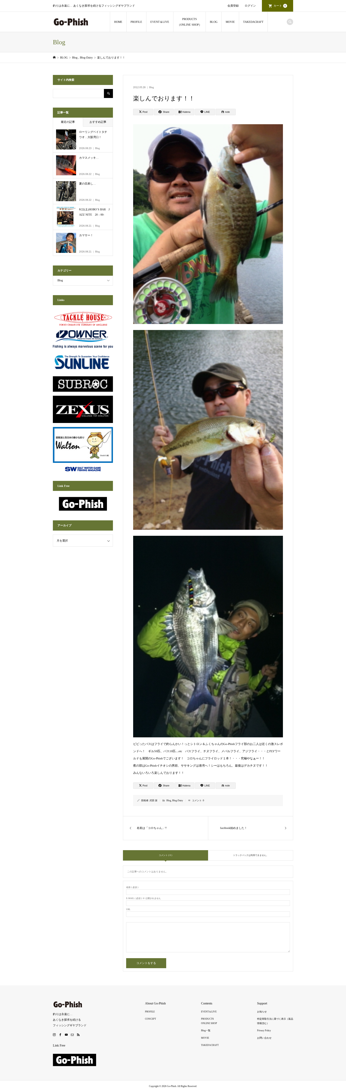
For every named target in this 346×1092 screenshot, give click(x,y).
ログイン (250, 5)
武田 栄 (153, 800)
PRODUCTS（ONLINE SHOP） (189, 22)
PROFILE (136, 21)
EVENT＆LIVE (159, 21)
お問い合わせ (264, 1037)
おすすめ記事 (98, 121)
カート (280, 5)
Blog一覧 (205, 1030)
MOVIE (230, 21)
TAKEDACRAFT (253, 21)
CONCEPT (150, 1018)
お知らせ (262, 1011)
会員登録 (233, 5)
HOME (118, 21)
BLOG (213, 21)
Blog (151, 87)
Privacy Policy (264, 1030)
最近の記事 (68, 121)
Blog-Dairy (177, 800)
